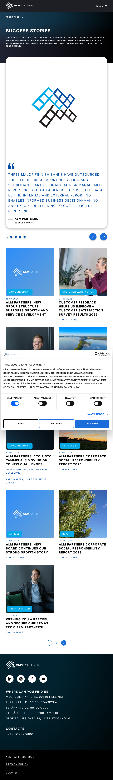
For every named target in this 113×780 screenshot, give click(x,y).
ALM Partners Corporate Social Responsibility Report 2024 (82, 460)
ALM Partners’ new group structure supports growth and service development (27, 308)
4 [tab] (20, 237)
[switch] (42, 403)
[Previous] (93, 236)
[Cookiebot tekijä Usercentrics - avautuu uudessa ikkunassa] (97, 354)
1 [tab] (7, 237)
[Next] (103, 236)
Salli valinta (56, 423)
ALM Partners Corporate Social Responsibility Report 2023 (82, 548)
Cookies (12, 772)
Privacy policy (17, 764)
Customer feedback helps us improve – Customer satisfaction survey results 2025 (81, 308)
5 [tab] (25, 237)
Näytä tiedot (96, 414)
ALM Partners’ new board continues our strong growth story (27, 548)
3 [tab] (16, 237)
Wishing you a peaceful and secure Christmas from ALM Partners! (28, 623)
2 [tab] (11, 237)
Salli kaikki (92, 423)
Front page (13, 17)
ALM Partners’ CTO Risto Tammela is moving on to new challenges (29, 460)
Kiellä (21, 423)
